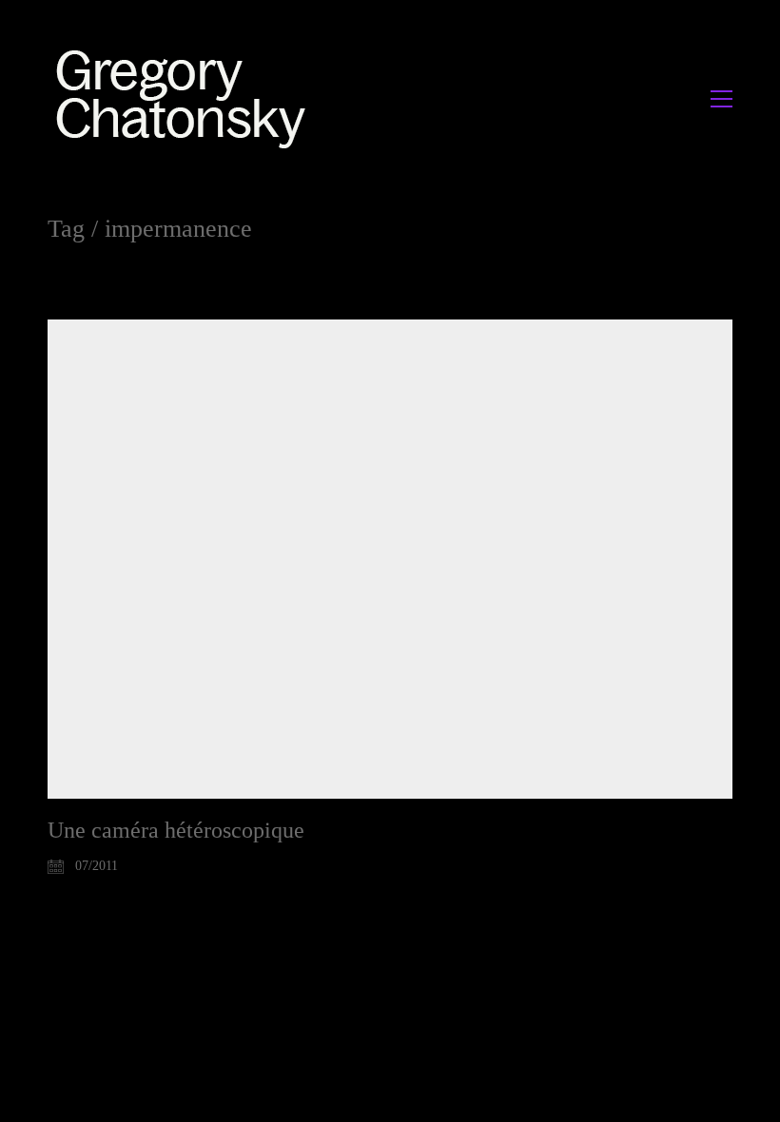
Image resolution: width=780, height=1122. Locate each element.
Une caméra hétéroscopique (176, 830)
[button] (721, 99)
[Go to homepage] (186, 98)
